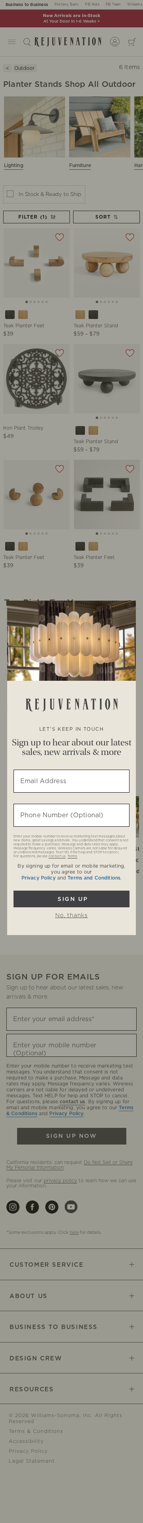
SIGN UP (71, 899)
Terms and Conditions (94, 878)
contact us (57, 856)
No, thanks (71, 915)
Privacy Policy (38, 878)
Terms (72, 856)
